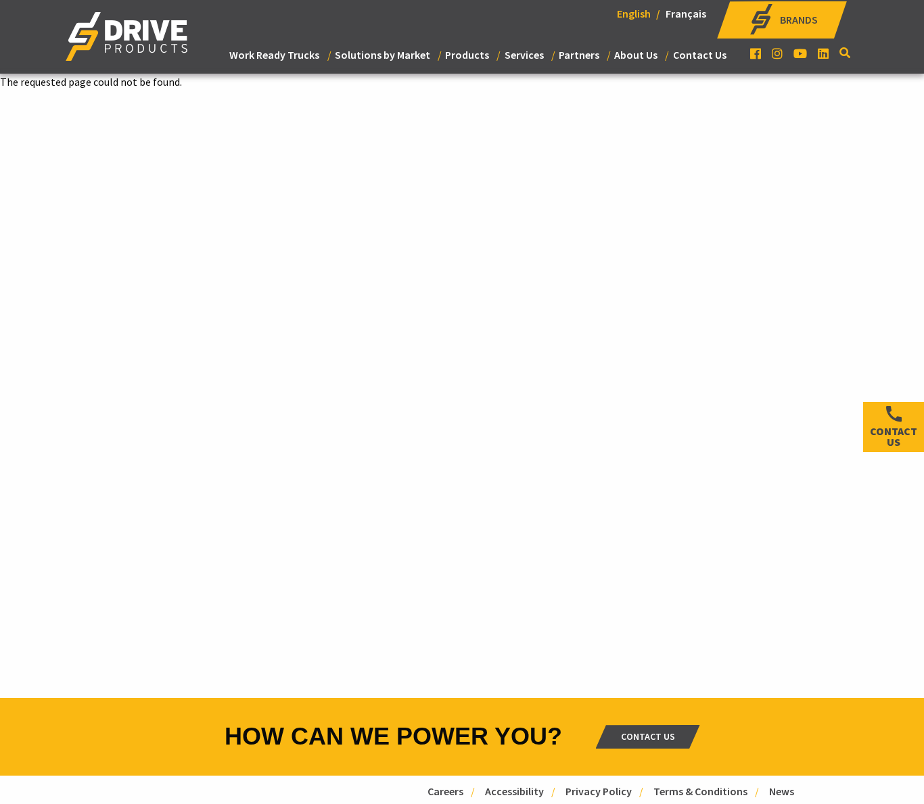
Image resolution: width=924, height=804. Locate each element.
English (634, 13)
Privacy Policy (598, 791)
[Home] (126, 42)
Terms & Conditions (700, 791)
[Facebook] (755, 54)
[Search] (846, 53)
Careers (445, 791)
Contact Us (699, 54)
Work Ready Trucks (274, 54)
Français (686, 13)
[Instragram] (777, 54)
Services (524, 54)
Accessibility (514, 791)
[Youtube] (800, 54)
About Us (635, 54)
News (781, 791)
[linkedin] (823, 54)
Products (467, 54)
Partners (579, 54)
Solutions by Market (382, 54)
